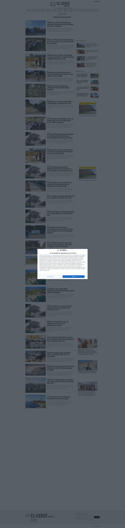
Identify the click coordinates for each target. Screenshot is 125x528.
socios (51, 255)
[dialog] (62, 264)
